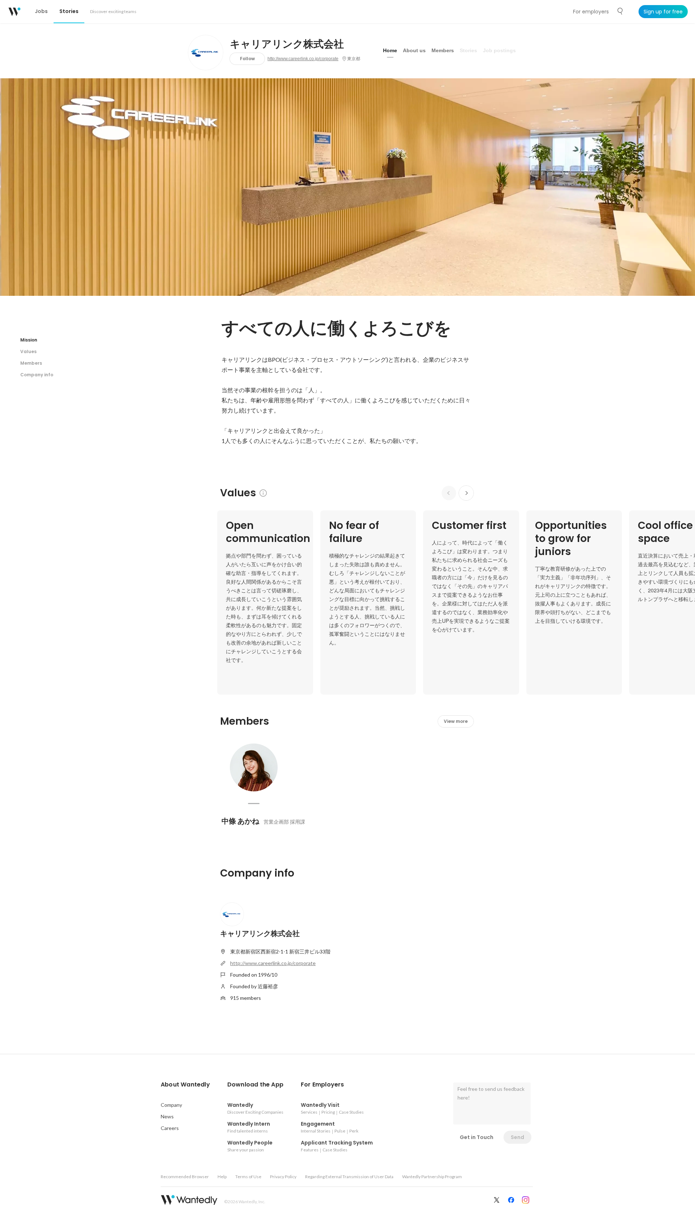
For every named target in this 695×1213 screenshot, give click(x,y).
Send (517, 1137)
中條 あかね (240, 821)
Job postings (499, 50)
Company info (36, 375)
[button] (185, 1084)
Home (390, 50)
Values (28, 351)
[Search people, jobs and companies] (620, 11)
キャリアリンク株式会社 (287, 44)
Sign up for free (663, 11)
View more (456, 721)
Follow (247, 58)
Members (442, 50)
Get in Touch (476, 1137)
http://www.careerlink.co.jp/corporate (303, 58)
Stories (468, 50)
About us (414, 50)
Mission (28, 340)
